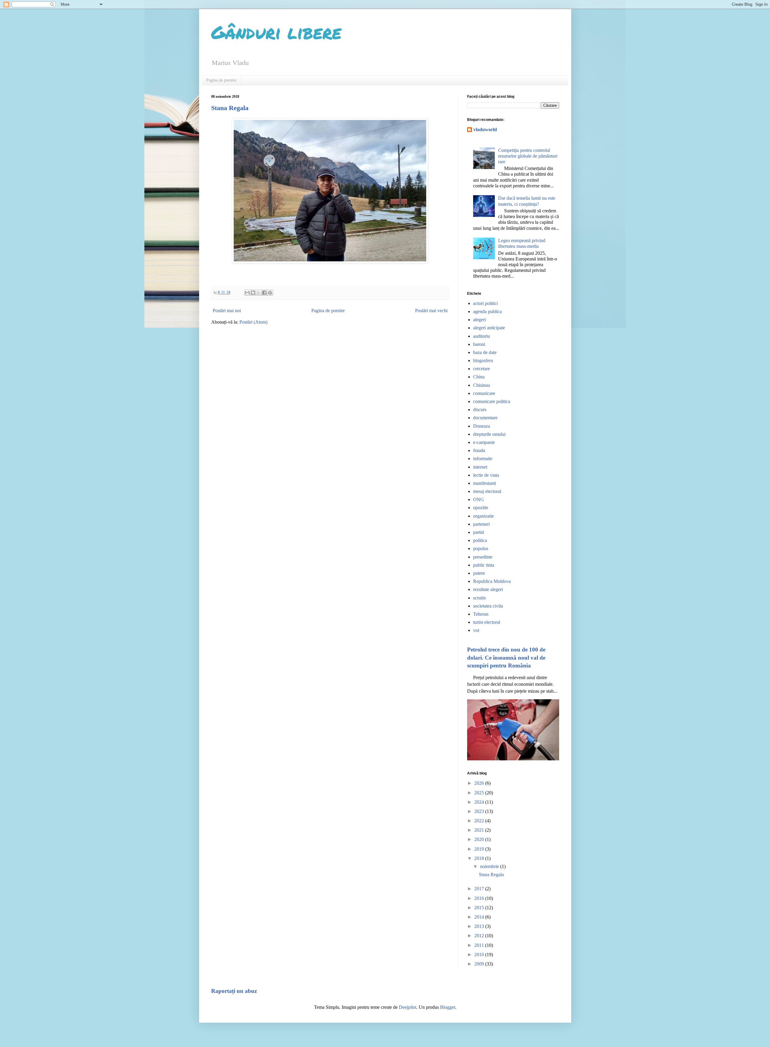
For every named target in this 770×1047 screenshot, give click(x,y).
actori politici (485, 303)
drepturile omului (489, 434)
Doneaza (481, 426)
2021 (479, 830)
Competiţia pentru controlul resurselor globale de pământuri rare (527, 156)
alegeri (479, 319)
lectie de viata (486, 475)
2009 (479, 963)
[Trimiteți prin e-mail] (247, 293)
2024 (479, 802)
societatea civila (488, 605)
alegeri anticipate (489, 327)
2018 (479, 858)
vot (476, 630)
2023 (479, 811)
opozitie (480, 507)
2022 (479, 820)
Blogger (447, 1007)
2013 (479, 926)
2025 (479, 792)
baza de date (485, 352)
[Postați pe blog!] (253, 293)
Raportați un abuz (234, 991)
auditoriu (481, 336)
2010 (479, 954)
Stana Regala (229, 108)
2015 (479, 907)
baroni (479, 344)
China (479, 376)
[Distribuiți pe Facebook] (264, 293)
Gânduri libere (276, 32)
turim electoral (486, 622)
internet (480, 467)
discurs (479, 409)
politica (480, 540)
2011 (479, 945)
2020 (479, 839)
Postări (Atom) (253, 322)
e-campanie (484, 442)
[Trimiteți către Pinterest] (270, 293)
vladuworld (485, 129)
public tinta (483, 565)
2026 (479, 783)
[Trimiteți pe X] (259, 293)
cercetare (481, 368)
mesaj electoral (487, 491)
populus (480, 548)
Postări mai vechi (431, 310)
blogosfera (483, 360)
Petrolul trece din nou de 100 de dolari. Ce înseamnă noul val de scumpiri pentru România (506, 657)
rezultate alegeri (488, 589)
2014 (479, 916)
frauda (479, 450)
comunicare (484, 393)
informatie (482, 458)
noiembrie (490, 866)
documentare (485, 417)
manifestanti (484, 483)
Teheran (480, 614)
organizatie (483, 516)
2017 (479, 888)
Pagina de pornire (221, 80)
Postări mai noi (227, 310)
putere (479, 573)
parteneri (481, 524)
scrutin (479, 597)
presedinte (482, 556)
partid (478, 532)
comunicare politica (491, 401)
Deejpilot (407, 1007)
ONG (478, 499)
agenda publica (487, 311)
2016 (479, 898)
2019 (479, 848)
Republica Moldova (492, 581)
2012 (479, 935)
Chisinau (481, 385)
